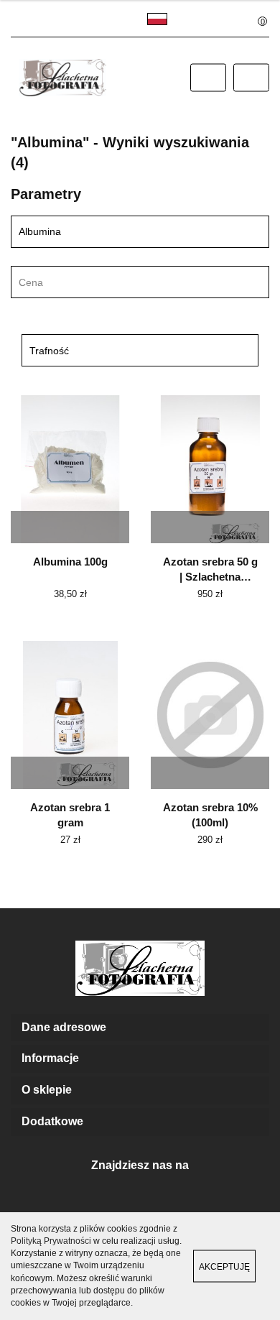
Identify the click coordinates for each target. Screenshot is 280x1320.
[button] (140, 1028)
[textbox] (127, 283)
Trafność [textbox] (49, 350)
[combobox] (140, 282)
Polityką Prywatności (51, 1241)
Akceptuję (224, 1267)
